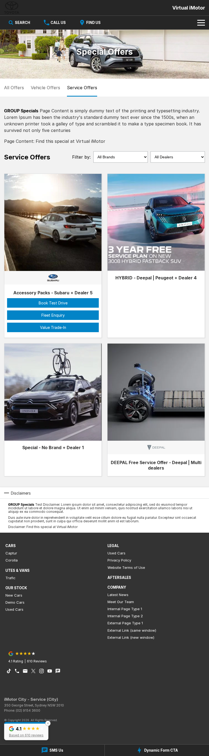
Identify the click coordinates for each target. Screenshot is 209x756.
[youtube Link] (49, 671)
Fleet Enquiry (53, 315)
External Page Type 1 (125, 623)
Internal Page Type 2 (125, 616)
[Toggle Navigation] (201, 22)
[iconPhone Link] (17, 671)
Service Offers (82, 87)
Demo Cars (14, 602)
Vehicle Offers (45, 87)
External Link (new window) (130, 637)
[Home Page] (11, 8)
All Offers (14, 87)
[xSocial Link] (33, 671)
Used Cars (14, 609)
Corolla (11, 560)
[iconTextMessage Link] (57, 671)
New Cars (13, 595)
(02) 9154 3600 (28, 710)
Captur (11, 553)
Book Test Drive (53, 303)
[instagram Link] (41, 671)
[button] (26, 731)
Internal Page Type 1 (124, 609)
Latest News (117, 595)
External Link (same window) (131, 630)
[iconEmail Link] (25, 671)
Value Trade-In (53, 327)
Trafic (10, 578)
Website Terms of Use (126, 567)
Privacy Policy (119, 560)
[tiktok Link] (8, 671)
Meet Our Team (120, 602)
